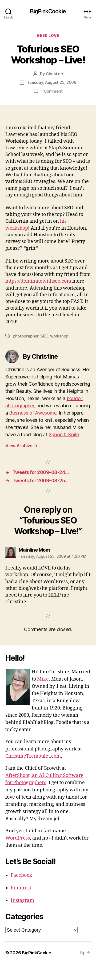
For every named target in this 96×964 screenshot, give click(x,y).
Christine (54, 73)
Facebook (21, 875)
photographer (25, 336)
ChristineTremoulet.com (33, 756)
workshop (59, 336)
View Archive (21, 445)
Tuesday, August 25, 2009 (51, 82)
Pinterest (21, 888)
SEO (44, 336)
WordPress (17, 838)
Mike (43, 679)
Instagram (22, 900)
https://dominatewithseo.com (38, 281)
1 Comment (52, 91)
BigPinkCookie (48, 11)
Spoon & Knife (64, 434)
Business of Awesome (32, 413)
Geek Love (48, 35)
